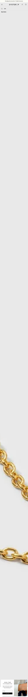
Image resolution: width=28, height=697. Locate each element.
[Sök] (2, 9)
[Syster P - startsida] (14, 4)
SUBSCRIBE (7, 693)
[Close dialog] (26, 681)
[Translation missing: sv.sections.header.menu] (1, 4)
